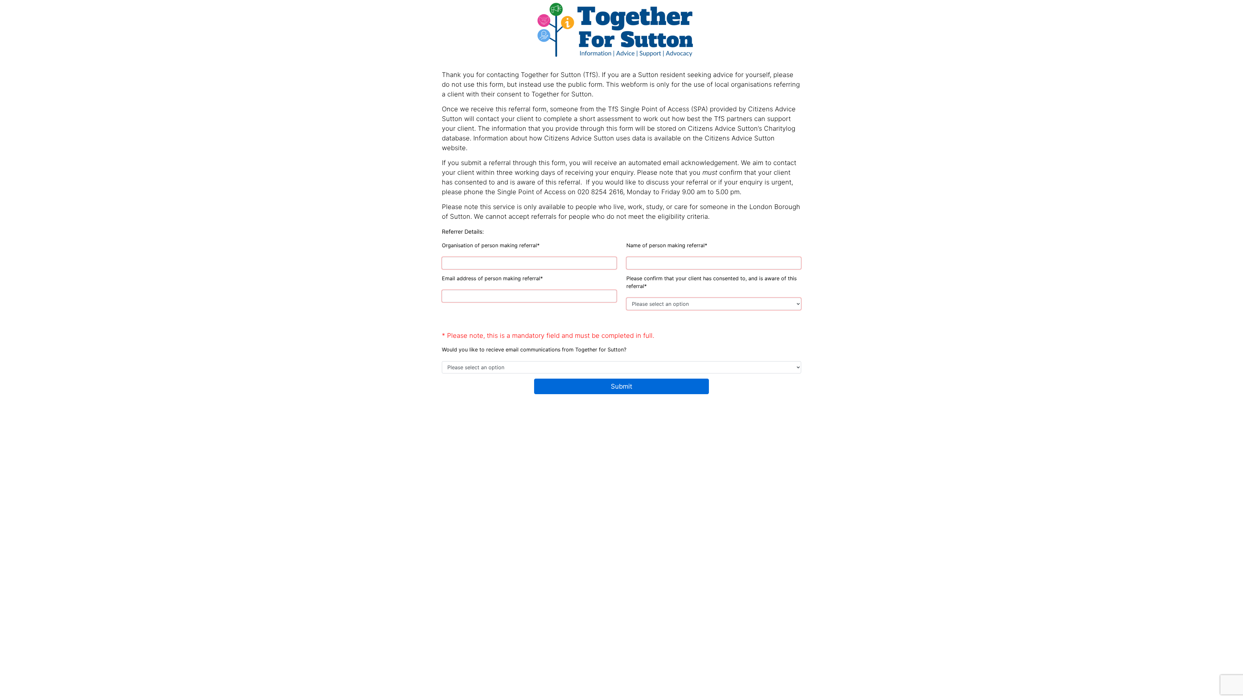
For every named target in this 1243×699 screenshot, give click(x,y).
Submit (621, 386)
